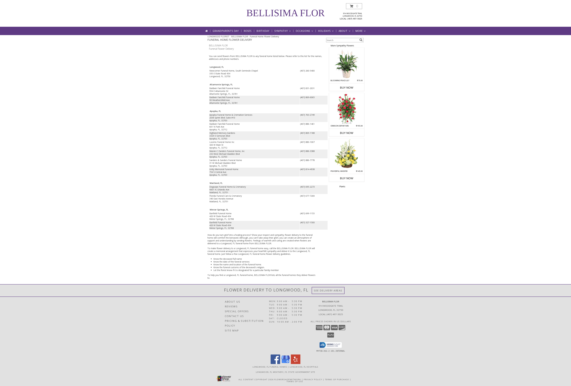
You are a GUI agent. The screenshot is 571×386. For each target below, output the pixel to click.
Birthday (263, 31)
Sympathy (281, 31)
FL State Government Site (300, 372)
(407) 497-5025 (354, 18)
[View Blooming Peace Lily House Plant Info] (346, 64)
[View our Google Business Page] (285, 363)
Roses (248, 31)
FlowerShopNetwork (287, 379)
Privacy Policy (313, 379)
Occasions (303, 31)
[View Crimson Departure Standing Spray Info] (346, 109)
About (343, 31)
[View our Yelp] (295, 363)
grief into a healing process (237, 235)
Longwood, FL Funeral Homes (270, 366)
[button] (354, 6)
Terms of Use (295, 381)
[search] (361, 40)
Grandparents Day (226, 31)
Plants (342, 186)
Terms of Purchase (337, 379)
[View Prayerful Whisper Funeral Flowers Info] (346, 154)
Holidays (324, 31)
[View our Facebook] (275, 363)
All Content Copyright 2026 (256, 379)
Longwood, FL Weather (269, 372)
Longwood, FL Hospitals (304, 366)
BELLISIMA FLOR (285, 13)
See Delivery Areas (328, 290)
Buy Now (346, 87)
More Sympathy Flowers (342, 45)
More (359, 31)
